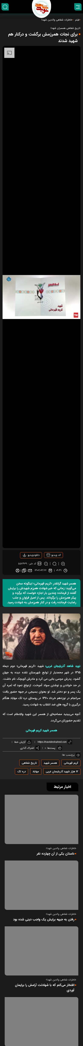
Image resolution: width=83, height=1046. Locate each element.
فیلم (77, 20)
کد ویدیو (55, 555)
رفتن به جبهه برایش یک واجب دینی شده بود (43, 919)
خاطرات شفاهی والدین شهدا (57, 20)
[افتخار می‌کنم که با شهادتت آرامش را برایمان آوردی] (41, 951)
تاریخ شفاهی (29, 763)
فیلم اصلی (26, 567)
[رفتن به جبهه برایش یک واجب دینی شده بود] (41, 885)
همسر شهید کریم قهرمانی (41, 730)
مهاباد (36, 771)
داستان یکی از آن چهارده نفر (55, 853)
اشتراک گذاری (27, 748)
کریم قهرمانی (71, 763)
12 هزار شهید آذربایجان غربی (62, 771)
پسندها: (51, 748)
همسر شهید (50, 763)
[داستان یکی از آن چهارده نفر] (41, 819)
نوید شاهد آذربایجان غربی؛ (62, 666)
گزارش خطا (20, 742)
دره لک (21, 771)
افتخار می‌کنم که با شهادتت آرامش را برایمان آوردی (44, 988)
